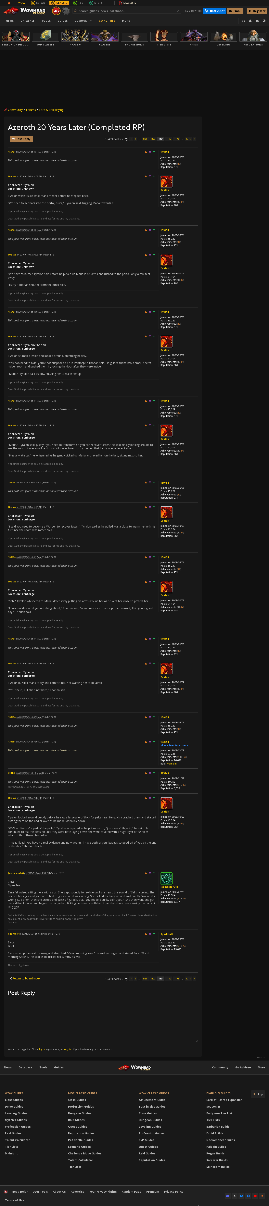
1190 (153, 138)
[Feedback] (257, 21)
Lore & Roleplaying (51, 110)
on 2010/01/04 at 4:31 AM (29, 506)
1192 (168, 138)
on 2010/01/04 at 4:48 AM (29, 663)
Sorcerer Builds (217, 1160)
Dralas (164, 190)
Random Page (131, 1191)
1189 (145, 138)
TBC (80, 3)
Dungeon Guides (79, 1113)
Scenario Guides (79, 1147)
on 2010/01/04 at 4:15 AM (29, 400)
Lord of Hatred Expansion (224, 1100)
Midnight (11, 1153)
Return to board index (26, 978)
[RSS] (262, 1196)
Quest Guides (77, 1126)
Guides (63, 20)
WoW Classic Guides (154, 1093)
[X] (234, 1196)
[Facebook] (248, 1196)
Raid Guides (13, 1133)
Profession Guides (18, 1126)
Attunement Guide (152, 1100)
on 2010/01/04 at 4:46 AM (29, 638)
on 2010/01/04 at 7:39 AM (29, 741)
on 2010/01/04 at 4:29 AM (29, 482)
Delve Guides (14, 1106)
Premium (172, 763)
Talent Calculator (17, 1140)
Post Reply (23, 139)
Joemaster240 (169, 887)
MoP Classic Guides (82, 1093)
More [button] (126, 20)
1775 (188, 138)
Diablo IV (129, 3)
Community (83, 20)
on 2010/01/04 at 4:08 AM (29, 311)
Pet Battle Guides (80, 1140)
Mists (98, 3)
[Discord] (228, 1196)
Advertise (77, 1191)
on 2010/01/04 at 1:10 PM (29, 797)
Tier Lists (11, 1147)
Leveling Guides (16, 1113)
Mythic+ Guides (16, 1120)
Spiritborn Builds (218, 1167)
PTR (66, 10)
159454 (164, 152)
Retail (40, 3)
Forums (31, 110)
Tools (43, 1067)
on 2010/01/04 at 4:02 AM (29, 176)
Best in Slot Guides (152, 1106)
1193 (176, 138)
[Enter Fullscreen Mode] (243, 21)
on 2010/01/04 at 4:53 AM (29, 716)
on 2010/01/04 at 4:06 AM (29, 254)
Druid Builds (214, 1133)
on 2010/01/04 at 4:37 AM (29, 556)
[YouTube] (255, 1196)
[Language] (264, 21)
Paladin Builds (216, 1147)
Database (28, 20)
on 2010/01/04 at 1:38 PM (37, 873)
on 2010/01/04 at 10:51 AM (29, 772)
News (10, 20)
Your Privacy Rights (103, 1191)
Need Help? (20, 1191)
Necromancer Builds (220, 1140)
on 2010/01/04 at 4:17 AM (29, 425)
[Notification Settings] (250, 21)
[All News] (9, 3)
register (68, 1049)
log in (42, 1049)
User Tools (40, 1191)
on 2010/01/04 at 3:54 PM (33, 933)
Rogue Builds (215, 1153)
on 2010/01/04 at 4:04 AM (29, 229)
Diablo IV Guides (218, 1093)
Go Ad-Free (107, 20)
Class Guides (14, 1100)
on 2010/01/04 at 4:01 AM (29, 151)
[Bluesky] (241, 1196)
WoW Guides (14, 1093)
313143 (164, 773)
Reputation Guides (81, 1133)
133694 (164, 742)
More (261, 1067)
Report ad (261, 1058)
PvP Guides (146, 1140)
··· (109, 3)
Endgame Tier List (219, 1113)
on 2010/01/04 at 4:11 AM (29, 336)
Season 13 (213, 1106)
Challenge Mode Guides (84, 1153)
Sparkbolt (166, 934)
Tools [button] (46, 20)
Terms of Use (14, 1200)
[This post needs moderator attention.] (145, 151)
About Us (59, 1191)
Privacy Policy (173, 1191)
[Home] (26, 11)
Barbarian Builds (217, 1126)
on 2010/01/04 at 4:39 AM (29, 581)
